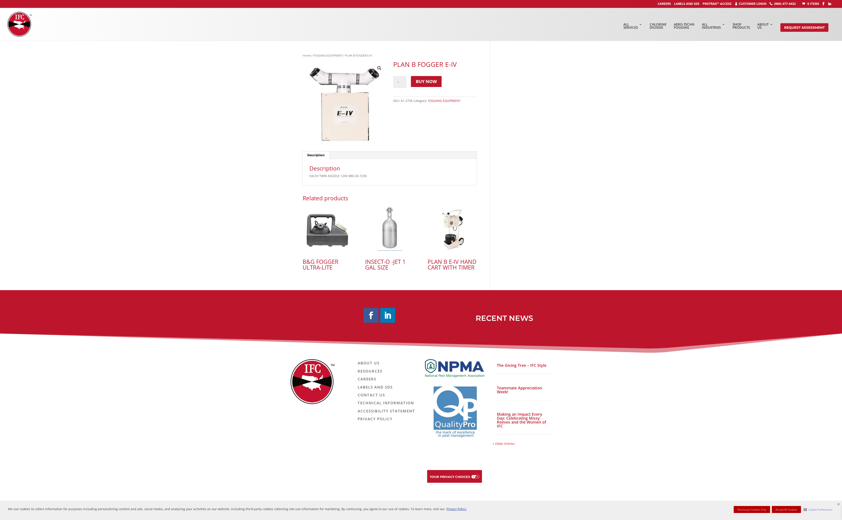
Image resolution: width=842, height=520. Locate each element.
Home (307, 55)
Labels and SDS (686, 4)
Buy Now (426, 81)
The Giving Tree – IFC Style (521, 365)
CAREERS (664, 4)
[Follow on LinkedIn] (387, 315)
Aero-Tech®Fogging (684, 26)
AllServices (630, 26)
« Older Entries (504, 444)
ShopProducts (741, 26)
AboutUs (763, 26)
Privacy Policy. (456, 509)
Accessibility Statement (386, 411)
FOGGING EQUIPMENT (328, 55)
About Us (369, 363)
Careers (367, 379)
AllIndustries (711, 26)
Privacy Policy (375, 419)
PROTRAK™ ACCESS (717, 4)
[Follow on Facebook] (371, 315)
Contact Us (371, 395)
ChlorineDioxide (658, 26)
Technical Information (386, 403)
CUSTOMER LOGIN (752, 4)
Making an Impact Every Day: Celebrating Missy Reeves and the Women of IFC (521, 420)
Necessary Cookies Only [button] (751, 509)
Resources (370, 371)
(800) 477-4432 (785, 4)
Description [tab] (316, 155)
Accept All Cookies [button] (786, 509)
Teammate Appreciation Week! (519, 389)
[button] (818, 509)
